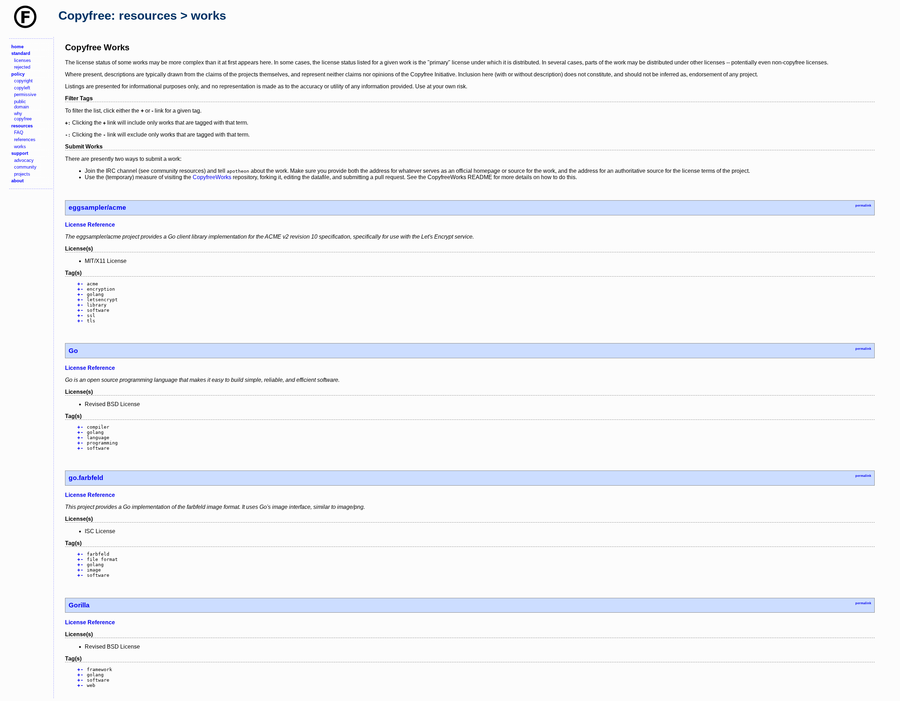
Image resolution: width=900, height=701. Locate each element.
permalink (863, 205)
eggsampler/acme (97, 207)
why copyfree (23, 116)
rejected (22, 67)
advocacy (24, 160)
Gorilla (79, 605)
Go (73, 350)
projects (22, 174)
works (20, 146)
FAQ (18, 132)
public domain (21, 104)
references (25, 139)
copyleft (22, 87)
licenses (22, 60)
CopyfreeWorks (212, 177)
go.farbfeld (86, 477)
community (25, 167)
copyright (23, 80)
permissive (25, 94)
